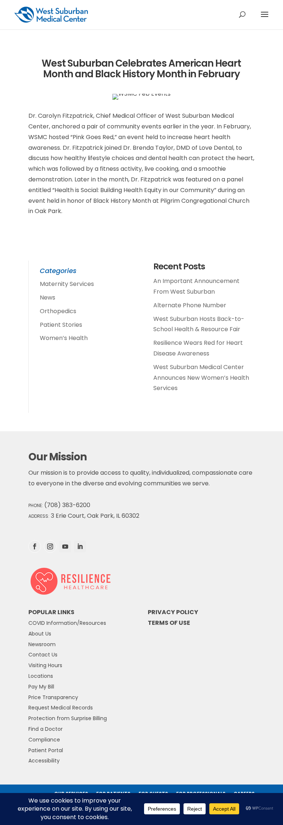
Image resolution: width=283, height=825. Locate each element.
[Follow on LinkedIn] (80, 546)
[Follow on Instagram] (50, 546)
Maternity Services (67, 284)
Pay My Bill (41, 686)
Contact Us (42, 654)
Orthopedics (58, 311)
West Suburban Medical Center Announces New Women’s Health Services (201, 378)
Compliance (44, 739)
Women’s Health (64, 338)
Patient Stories (61, 325)
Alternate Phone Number (189, 305)
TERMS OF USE (169, 623)
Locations (40, 676)
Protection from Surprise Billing (67, 718)
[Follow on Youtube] (65, 546)
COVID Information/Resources (67, 623)
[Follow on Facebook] (34, 546)
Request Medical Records (60, 707)
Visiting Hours (45, 665)
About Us (39, 633)
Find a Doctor (45, 729)
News (47, 297)
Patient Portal (45, 750)
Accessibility (44, 760)
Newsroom (42, 644)
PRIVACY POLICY (173, 612)
